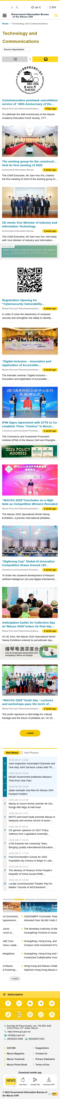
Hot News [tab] (12, 752)
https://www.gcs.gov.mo (19, 1032)
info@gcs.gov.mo (16, 1035)
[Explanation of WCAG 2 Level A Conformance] (53, 1094)
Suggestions (42, 1048)
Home (5, 23)
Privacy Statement (45, 1059)
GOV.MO (11, 1048)
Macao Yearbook (16, 1059)
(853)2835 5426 (36, 1039)
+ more (52, 978)
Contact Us (41, 1053)
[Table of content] (4, 15)
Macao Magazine (15, 1053)
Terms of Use (42, 1064)
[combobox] (16, 49)
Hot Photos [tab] (31, 752)
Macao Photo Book (17, 1064)
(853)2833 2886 (15, 1039)
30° (38, 7)
